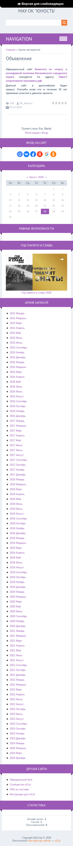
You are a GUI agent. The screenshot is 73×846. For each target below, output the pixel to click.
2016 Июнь (16, 386)
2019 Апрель (17, 552)
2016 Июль (16, 391)
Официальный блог (21, 779)
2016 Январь (17, 362)
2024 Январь (17, 743)
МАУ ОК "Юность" (36, 11)
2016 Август (17, 396)
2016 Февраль (18, 367)
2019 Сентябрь (18, 572)
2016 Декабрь (18, 415)
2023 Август (17, 718)
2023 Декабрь (18, 738)
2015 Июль (16, 342)
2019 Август (17, 567)
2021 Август (17, 660)
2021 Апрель (17, 645)
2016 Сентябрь (18, 401)
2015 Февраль (18, 318)
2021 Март (16, 640)
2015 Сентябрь (18, 347)
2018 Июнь (16, 503)
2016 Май (15, 381)
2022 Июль (16, 699)
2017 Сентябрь (18, 459)
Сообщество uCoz (20, 784)
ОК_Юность (26, 103)
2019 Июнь (16, 562)
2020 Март (16, 601)
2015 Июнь (16, 337)
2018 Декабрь (18, 533)
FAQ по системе (19, 789)
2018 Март (16, 489)
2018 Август (17, 513)
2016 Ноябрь (17, 411)
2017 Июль (16, 450)
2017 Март (16, 430)
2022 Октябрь (18, 709)
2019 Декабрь (18, 586)
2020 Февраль (18, 596)
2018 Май (15, 499)
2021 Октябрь (18, 670)
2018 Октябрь (18, 523)
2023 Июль (16, 714)
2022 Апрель (17, 694)
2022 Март (16, 689)
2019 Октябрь (18, 577)
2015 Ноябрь (17, 352)
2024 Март (16, 753)
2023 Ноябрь (17, 733)
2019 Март (16, 547)
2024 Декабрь (18, 757)
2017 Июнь (16, 445)
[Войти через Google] (46, 154)
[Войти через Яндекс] (40, 154)
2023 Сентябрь (18, 723)
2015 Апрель (17, 328)
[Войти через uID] (20, 154)
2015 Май (15, 332)
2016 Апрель (17, 376)
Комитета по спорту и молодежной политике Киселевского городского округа (36, 73)
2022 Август (17, 704)
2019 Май (15, 557)
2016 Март (16, 372)
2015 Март (16, 323)
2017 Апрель (17, 435)
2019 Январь (17, 538)
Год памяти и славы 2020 (36, 292)
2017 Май (15, 440)
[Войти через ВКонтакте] (26, 154)
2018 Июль (16, 508)
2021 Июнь (16, 655)
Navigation (19, 39)
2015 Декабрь (18, 357)
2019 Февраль (18, 543)
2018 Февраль (18, 484)
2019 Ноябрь (17, 582)
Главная (10, 49)
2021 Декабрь (18, 674)
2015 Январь (17, 313)
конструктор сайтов (39, 840)
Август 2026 (36, 177)
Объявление (19, 58)
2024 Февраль (18, 748)
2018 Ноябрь (17, 528)
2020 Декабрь (18, 626)
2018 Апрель (17, 494)
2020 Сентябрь (18, 616)
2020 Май (15, 606)
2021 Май (15, 650)
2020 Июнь (16, 611)
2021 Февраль (18, 635)
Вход (45, 132)
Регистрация (32, 132)
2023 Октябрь (18, 728)
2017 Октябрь (18, 464)
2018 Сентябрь (18, 518)
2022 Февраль (18, 684)
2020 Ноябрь (17, 621)
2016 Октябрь (18, 406)
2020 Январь (17, 591)
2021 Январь (17, 630)
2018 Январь (17, 479)
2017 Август (17, 455)
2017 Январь (17, 420)
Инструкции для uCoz (22, 794)
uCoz (58, 840)
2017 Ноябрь (17, 469)
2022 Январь (17, 679)
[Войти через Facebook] (33, 154)
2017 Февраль (18, 425)
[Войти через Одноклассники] (53, 154)
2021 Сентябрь (18, 665)
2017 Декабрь (18, 474)
